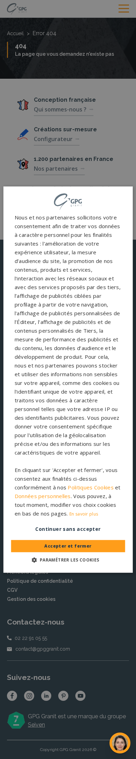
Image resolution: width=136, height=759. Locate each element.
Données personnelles (43, 496)
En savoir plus (83, 514)
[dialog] (68, 379)
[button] (68, 560)
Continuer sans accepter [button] (67, 529)
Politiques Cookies (90, 487)
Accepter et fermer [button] (67, 546)
